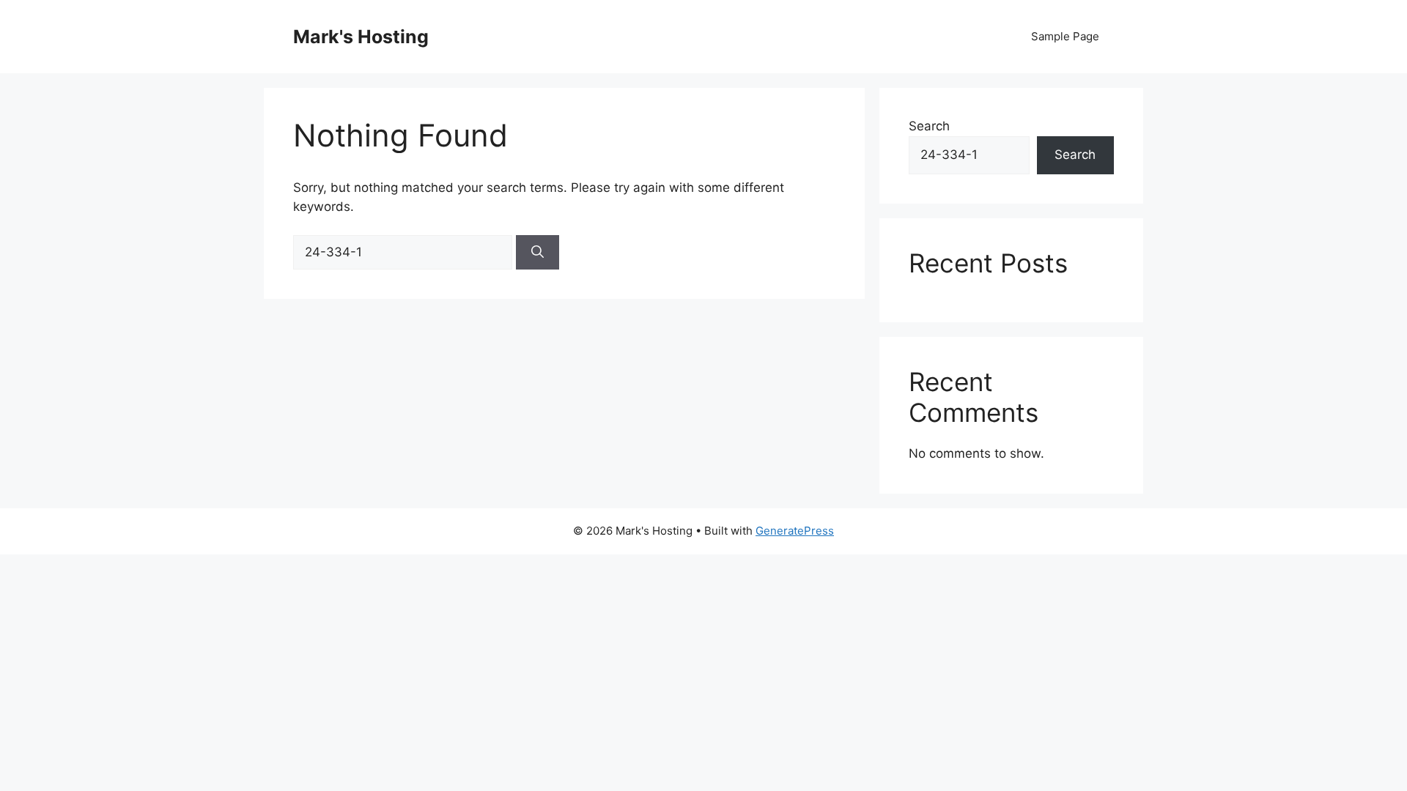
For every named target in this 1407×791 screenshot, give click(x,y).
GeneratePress (795, 531)
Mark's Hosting (361, 37)
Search (929, 126)
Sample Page (1065, 36)
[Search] (537, 252)
